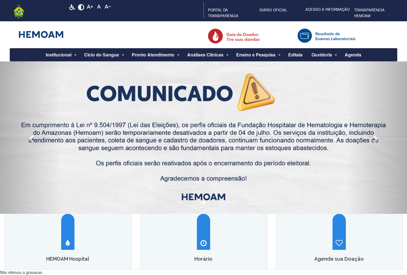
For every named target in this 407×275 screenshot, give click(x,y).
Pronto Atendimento (153, 54)
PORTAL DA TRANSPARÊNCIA (223, 12)
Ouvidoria (321, 54)
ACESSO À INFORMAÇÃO (327, 9)
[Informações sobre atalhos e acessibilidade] (72, 6)
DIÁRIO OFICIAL (273, 9)
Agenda (353, 54)
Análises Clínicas (205, 54)
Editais (295, 54)
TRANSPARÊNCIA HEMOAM (369, 12)
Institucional (58, 54)
